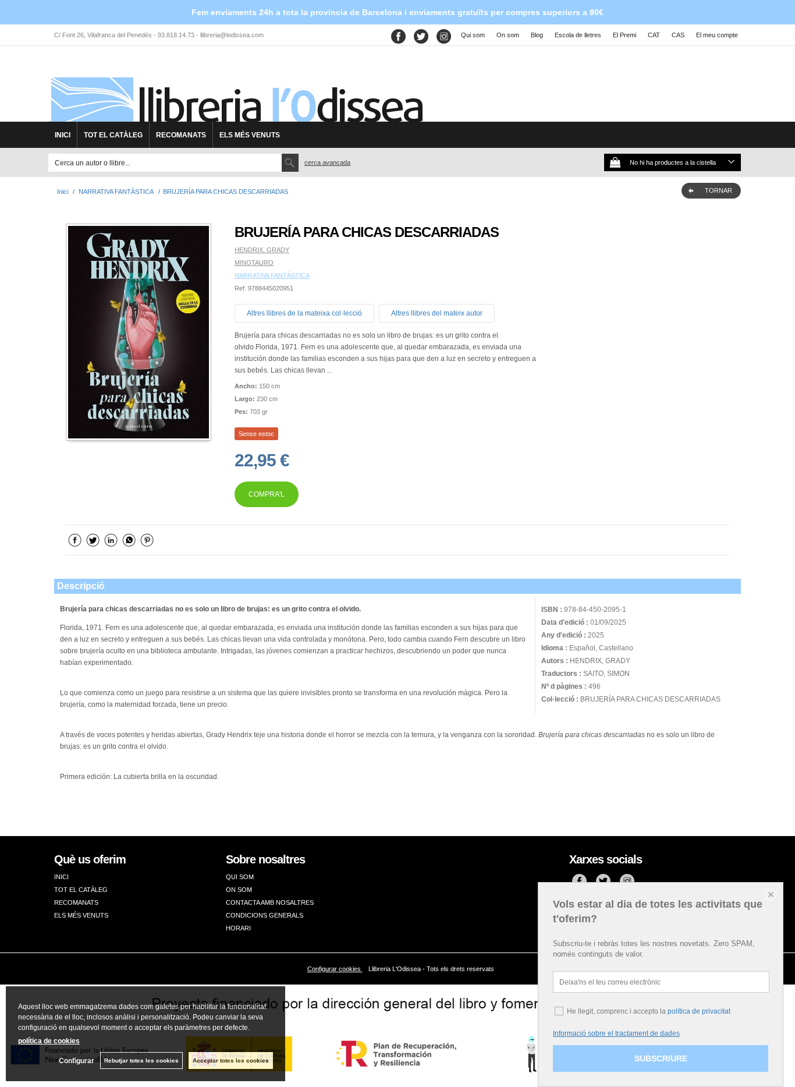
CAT (654, 34)
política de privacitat (699, 1011)
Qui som (473, 34)
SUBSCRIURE (660, 1058)
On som (507, 34)
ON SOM (239, 889)
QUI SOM (240, 876)
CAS (678, 34)
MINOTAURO (254, 262)
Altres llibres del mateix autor (436, 313)
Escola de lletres (578, 34)
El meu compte (717, 34)
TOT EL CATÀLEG (113, 135)
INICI (62, 135)
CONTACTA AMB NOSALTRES (270, 902)
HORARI (238, 928)
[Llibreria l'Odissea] (235, 87)
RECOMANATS (181, 135)
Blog (537, 34)
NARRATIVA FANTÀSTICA (272, 275)
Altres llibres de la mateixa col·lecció (304, 313)
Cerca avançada (327, 162)
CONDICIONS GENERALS (264, 915)
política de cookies (49, 1041)
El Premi (624, 34)
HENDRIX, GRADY (262, 249)
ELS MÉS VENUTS (249, 135)
